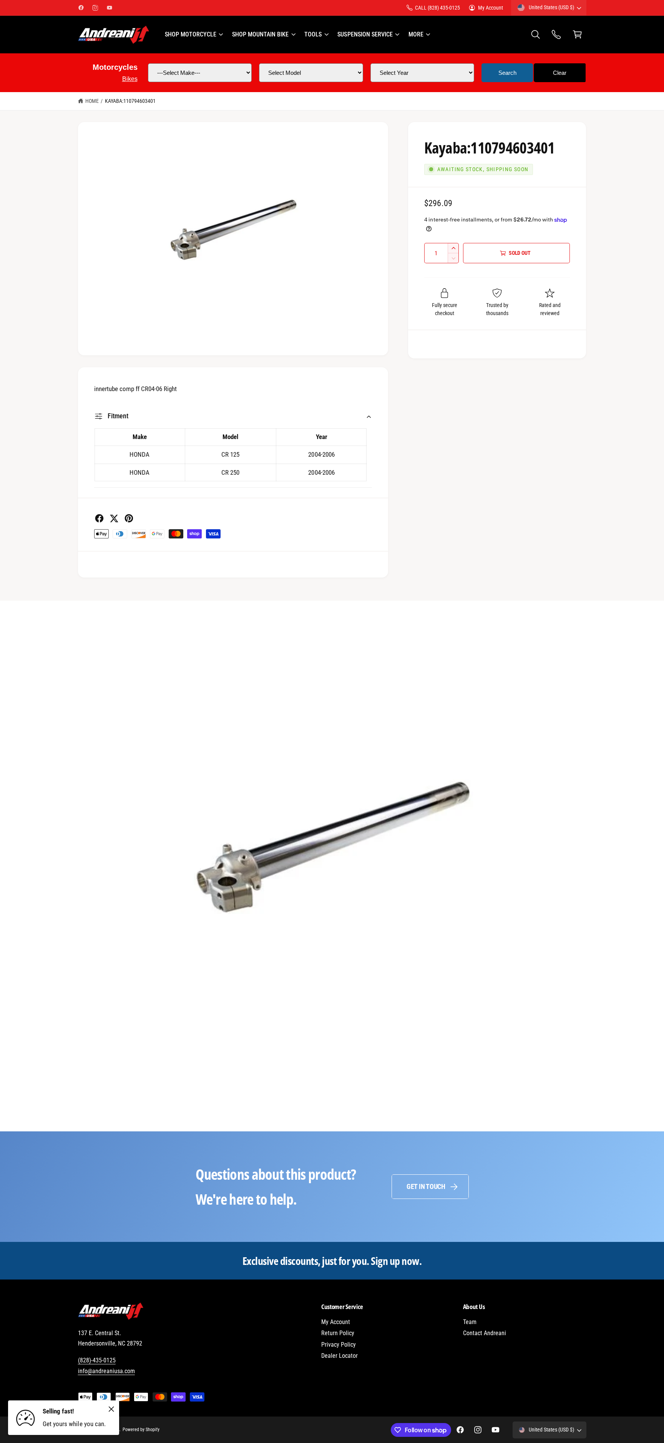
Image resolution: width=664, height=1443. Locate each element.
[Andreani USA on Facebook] (81, 8)
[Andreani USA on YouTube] (109, 8)
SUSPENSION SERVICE (364, 34)
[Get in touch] (556, 34)
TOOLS (313, 34)
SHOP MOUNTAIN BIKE (260, 34)
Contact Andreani (484, 1333)
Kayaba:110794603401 (130, 101)
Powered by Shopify (141, 1429)
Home (92, 101)
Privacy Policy (338, 1344)
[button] (193, 34)
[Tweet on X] (114, 518)
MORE (415, 34)
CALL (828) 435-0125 (437, 8)
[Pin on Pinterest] (129, 518)
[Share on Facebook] (99, 518)
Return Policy (337, 1333)
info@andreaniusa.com (106, 1371)
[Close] (111, 1409)
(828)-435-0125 (97, 1360)
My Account (490, 8)
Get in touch (426, 1186)
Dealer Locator (339, 1355)
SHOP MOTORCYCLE (190, 34)
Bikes (130, 79)
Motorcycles (115, 67)
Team (469, 1322)
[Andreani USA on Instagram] (95, 8)
